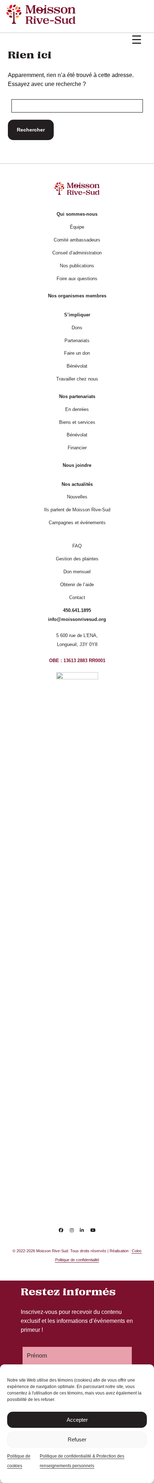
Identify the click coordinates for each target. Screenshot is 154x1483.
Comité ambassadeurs (77, 240)
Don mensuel (77, 571)
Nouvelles (77, 496)
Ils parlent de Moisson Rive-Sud (77, 509)
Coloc (137, 1251)
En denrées (77, 409)
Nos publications (77, 265)
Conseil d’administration (77, 252)
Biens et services (77, 422)
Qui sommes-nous (77, 214)
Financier (77, 447)
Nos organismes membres (77, 295)
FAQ (77, 546)
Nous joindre (77, 465)
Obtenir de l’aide (77, 584)
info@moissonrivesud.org (77, 619)
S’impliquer (77, 314)
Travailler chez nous (77, 379)
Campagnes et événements (77, 522)
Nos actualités (77, 484)
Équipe (77, 227)
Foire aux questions (77, 278)
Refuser (77, 1439)
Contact (77, 597)
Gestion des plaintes (77, 558)
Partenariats (77, 340)
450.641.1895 (77, 610)
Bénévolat (77, 366)
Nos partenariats (77, 396)
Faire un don (77, 353)
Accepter (77, 1420)
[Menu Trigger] (136, 39)
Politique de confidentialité (77, 1260)
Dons (77, 327)
